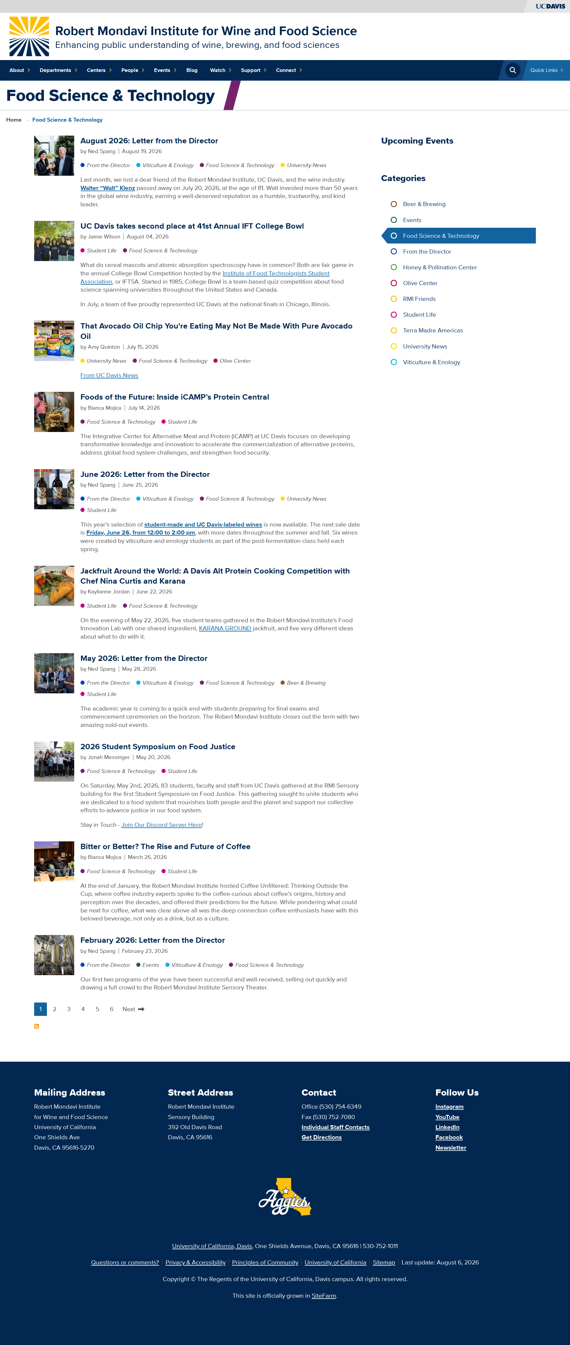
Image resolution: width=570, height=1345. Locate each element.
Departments (55, 70)
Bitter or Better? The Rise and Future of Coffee (165, 846)
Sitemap (384, 1262)
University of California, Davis (212, 1245)
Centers (96, 70)
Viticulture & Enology (168, 165)
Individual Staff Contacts (336, 1127)
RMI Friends (419, 298)
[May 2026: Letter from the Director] (54, 672)
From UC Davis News (109, 375)
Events (162, 70)
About (17, 70)
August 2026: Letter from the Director (149, 140)
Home (14, 120)
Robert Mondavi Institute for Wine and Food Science (206, 30)
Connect (286, 70)
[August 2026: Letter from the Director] (54, 154)
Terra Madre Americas (433, 330)
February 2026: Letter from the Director (152, 940)
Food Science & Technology (240, 165)
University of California (335, 1262)
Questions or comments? (125, 1262)
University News (306, 165)
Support (250, 70)
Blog (192, 70)
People (129, 70)
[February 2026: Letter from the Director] (54, 954)
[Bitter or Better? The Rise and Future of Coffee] (54, 860)
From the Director (108, 165)
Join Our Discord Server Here (161, 824)
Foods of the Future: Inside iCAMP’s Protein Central (175, 397)
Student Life (101, 250)
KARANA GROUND (225, 628)
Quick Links (544, 70)
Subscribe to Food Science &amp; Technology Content (36, 1026)
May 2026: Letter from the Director (144, 658)
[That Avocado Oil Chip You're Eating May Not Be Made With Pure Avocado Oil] (54, 340)
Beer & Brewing (306, 683)
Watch (217, 70)
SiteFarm (324, 1295)
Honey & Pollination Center (440, 267)
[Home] (29, 35)
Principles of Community (265, 1262)
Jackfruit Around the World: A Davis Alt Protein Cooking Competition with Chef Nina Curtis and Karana (215, 576)
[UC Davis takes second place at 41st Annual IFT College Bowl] (54, 240)
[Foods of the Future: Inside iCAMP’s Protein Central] (54, 411)
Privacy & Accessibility (196, 1262)
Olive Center (235, 361)
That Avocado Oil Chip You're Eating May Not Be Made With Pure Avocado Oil (216, 331)
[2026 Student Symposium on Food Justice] (54, 761)
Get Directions (322, 1137)
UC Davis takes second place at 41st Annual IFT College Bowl (192, 226)
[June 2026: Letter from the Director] (54, 488)
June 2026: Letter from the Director (145, 474)
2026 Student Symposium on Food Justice (157, 746)
